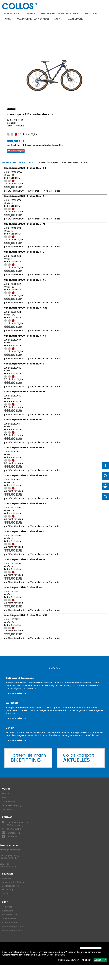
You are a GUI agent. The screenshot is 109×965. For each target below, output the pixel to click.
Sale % (58, 19)
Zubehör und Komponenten (58, 13)
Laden (7, 19)
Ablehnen (86, 959)
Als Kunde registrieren (12, 926)
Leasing (30, 13)
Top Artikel (7, 906)
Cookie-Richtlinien (56, 954)
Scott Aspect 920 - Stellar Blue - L (24, 251)
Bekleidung (7, 889)
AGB (4, 797)
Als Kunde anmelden (12, 930)
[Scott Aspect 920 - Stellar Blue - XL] (54, 75)
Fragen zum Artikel (75, 162)
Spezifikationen (47, 162)
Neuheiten (7, 893)
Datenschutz (8, 801)
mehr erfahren (18, 693)
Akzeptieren (100, 959)
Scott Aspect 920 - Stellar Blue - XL (30, 114)
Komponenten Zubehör (13, 882)
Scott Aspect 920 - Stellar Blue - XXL (25, 307)
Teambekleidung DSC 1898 (32, 19)
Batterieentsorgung (11, 805)
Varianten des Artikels (17, 162)
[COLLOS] (19, 6)
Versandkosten (9, 914)
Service (89, 13)
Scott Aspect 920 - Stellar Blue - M (24, 224)
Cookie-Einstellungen (68, 959)
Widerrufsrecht (9, 922)
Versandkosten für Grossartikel (48, 145)
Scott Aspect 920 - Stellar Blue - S (24, 196)
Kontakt (6, 793)
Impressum (7, 809)
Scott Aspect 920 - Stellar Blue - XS (25, 168)
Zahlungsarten (9, 918)
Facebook (12, 836)
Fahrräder (10, 13)
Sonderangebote (10, 885)
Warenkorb (75, 19)
